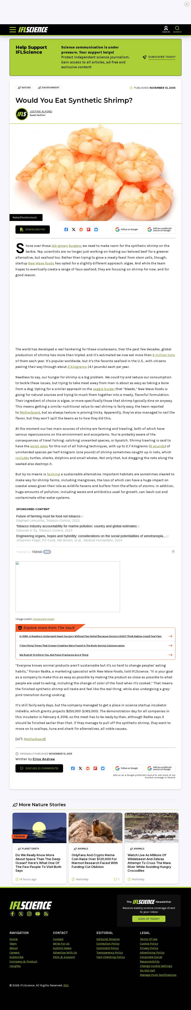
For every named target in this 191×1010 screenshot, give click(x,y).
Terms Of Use (148, 939)
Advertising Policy (152, 952)
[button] (177, 28)
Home (14, 939)
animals (83, 848)
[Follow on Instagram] (29, 914)
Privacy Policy (149, 948)
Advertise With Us (65, 952)
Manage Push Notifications (158, 975)
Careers (15, 952)
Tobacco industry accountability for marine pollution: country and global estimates (76, 526)
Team (13, 943)
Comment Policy (107, 948)
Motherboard (30, 412)
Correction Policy (107, 943)
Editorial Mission (108, 939)
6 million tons (164, 355)
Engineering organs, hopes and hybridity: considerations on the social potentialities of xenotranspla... (91, 536)
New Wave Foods (41, 263)
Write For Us (61, 943)
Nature (26, 87)
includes (22, 458)
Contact (58, 939)
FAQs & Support (64, 957)
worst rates (39, 446)
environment (50, 87)
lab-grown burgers (66, 246)
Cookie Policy (149, 943)
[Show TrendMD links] (173, 551)
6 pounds (157, 446)
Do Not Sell (147, 970)
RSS (66, 985)
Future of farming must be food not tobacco (48, 516)
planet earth (30, 848)
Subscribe (16, 957)
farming (53, 474)
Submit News (62, 948)
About (14, 948)
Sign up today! (148, 919)
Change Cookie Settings (156, 966)
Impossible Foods (43, 619)
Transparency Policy (109, 952)
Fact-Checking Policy (110, 957)
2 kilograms (77, 367)
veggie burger (104, 389)
